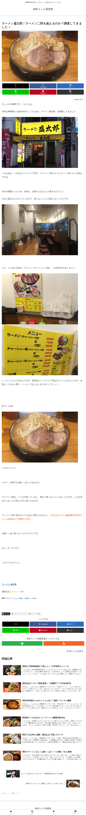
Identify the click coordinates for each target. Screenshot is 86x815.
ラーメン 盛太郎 (9, 584)
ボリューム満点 (35, 614)
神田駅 (21, 598)
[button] (70, 92)
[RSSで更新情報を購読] (63, 643)
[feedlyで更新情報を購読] (22, 643)
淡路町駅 (27, 598)
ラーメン (15, 598)
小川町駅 (33, 598)
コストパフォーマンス (20, 614)
